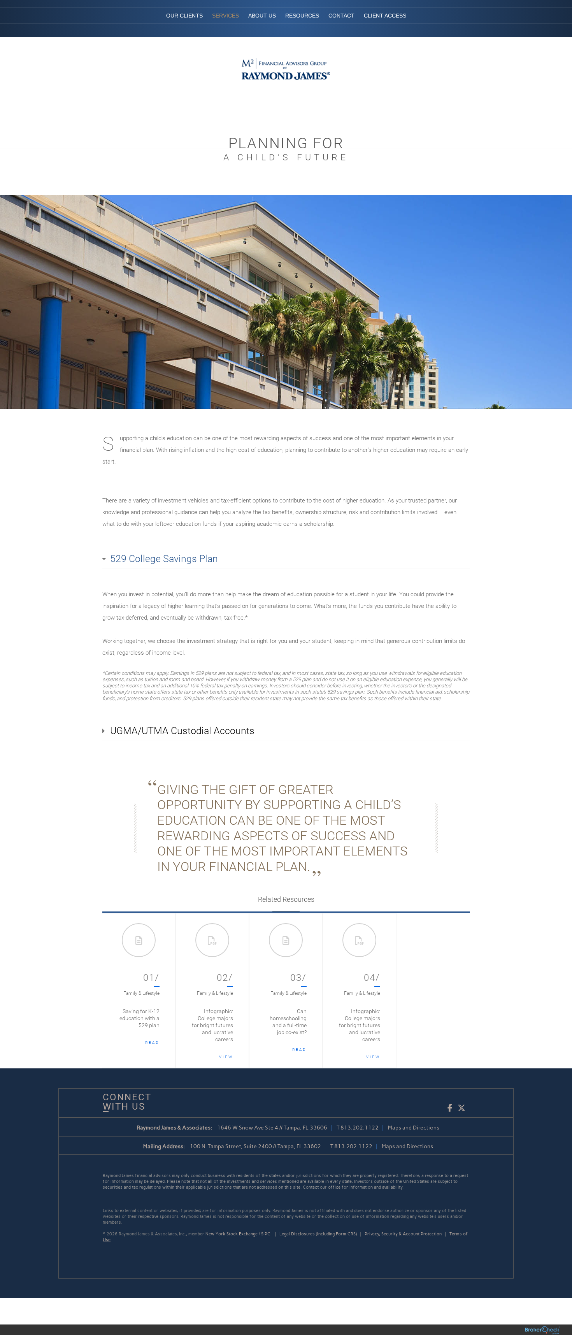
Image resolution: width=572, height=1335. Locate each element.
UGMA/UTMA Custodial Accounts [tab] (182, 730)
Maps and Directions (413, 1127)
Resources (302, 15)
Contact (341, 15)
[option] (139, 990)
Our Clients (184, 15)
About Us (262, 15)
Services (225, 15)
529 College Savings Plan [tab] (164, 558)
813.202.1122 (359, 1127)
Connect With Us (124, 1102)
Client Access (385, 15)
